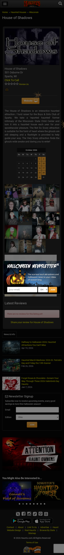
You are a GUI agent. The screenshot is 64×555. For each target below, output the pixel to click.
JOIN (52, 290)
